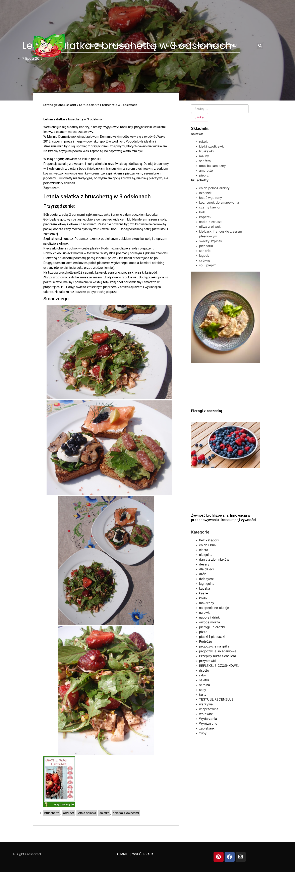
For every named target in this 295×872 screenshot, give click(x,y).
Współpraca (177, 45)
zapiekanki (207, 728)
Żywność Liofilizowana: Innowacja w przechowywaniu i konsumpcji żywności (223, 517)
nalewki (205, 612)
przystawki (207, 661)
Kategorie (93, 45)
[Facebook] (230, 857)
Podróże (149, 45)
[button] (260, 45)
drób (202, 574)
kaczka (204, 588)
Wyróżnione (208, 723)
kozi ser (68, 813)
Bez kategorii (209, 540)
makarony (206, 603)
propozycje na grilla (214, 646)
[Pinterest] (219, 857)
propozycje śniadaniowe (217, 651)
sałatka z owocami (126, 813)
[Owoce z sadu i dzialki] (59, 806)
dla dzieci (206, 569)
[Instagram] (241, 857)
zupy (202, 733)
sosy (202, 690)
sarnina (204, 685)
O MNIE (123, 854)
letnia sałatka (86, 813)
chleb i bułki (208, 545)
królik (203, 598)
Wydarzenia (122, 45)
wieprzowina (208, 709)
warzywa (206, 704)
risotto (204, 670)
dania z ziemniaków (214, 559)
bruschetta (51, 813)
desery (204, 564)
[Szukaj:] (219, 109)
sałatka (104, 813)
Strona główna (53, 105)
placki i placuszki (212, 637)
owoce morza (209, 622)
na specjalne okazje (214, 608)
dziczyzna (207, 579)
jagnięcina (206, 584)
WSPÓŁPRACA (143, 854)
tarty (202, 694)
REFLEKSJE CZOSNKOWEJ (217, 45)
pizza (203, 632)
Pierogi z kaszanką (206, 411)
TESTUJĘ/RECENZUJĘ (216, 699)
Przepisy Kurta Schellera (217, 656)
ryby (202, 675)
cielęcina (205, 555)
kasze (203, 593)
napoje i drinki (210, 617)
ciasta (203, 550)
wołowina (206, 714)
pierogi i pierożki (212, 627)
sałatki (71, 105)
